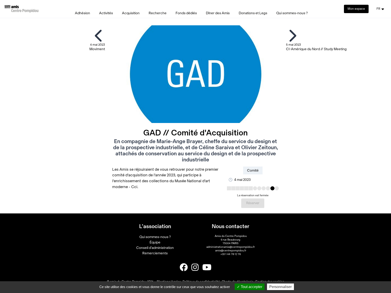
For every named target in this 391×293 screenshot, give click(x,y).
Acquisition (131, 13)
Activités (106, 13)
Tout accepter (251, 287)
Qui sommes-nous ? (292, 13)
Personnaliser (280, 287)
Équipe (155, 242)
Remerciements (155, 253)
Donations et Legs (253, 13)
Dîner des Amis (218, 13)
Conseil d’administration (155, 248)
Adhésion (82, 13)
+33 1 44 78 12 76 (230, 254)
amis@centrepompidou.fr (230, 250)
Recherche (158, 13)
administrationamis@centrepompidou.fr (230, 247)
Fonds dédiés (186, 13)
